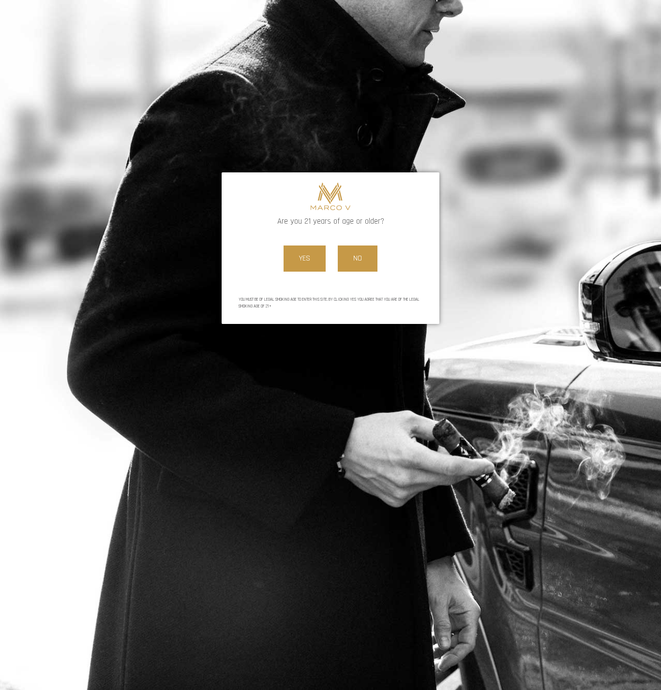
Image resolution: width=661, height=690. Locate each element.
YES (304, 258)
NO (357, 258)
